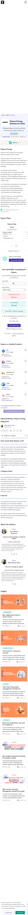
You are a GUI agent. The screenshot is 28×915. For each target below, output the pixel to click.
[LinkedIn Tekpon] (14, 554)
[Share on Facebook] (14, 431)
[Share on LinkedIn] (11, 431)
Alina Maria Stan (9, 425)
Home (3, 115)
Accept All (20, 912)
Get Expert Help (14, 325)
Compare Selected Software (14, 411)
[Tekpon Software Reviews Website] (2, 2)
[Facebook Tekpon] (16, 554)
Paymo (8, 115)
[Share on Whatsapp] (20, 431)
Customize (8, 912)
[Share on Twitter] (17, 431)
